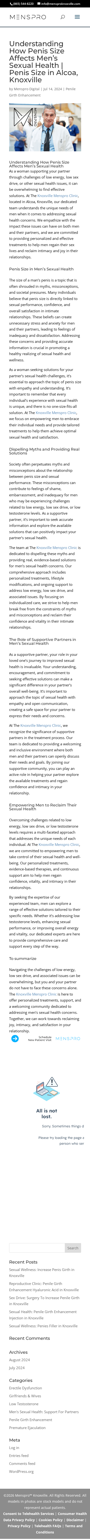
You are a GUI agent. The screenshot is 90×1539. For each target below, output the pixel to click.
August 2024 (19, 1359)
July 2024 (17, 1367)
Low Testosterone (23, 1403)
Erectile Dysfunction (25, 1388)
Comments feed (22, 1463)
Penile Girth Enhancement (30, 1419)
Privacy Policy (19, 1526)
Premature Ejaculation (27, 1427)
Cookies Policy (51, 1520)
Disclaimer (75, 1520)
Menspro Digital (27, 89)
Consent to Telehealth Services (28, 1513)
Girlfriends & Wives (25, 1395)
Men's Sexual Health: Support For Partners (44, 1411)
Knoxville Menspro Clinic (57, 195)
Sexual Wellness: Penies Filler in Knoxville (43, 1325)
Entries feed (19, 1455)
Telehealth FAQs (47, 1526)
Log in (14, 1447)
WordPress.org (21, 1471)
